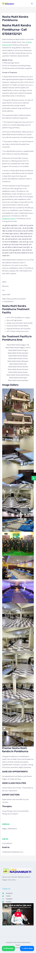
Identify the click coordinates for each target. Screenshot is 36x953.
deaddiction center (8, 218)
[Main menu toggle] (32, 3)
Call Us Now (27, 948)
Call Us (5, 839)
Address (6, 824)
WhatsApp (9, 948)
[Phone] (34, 478)
